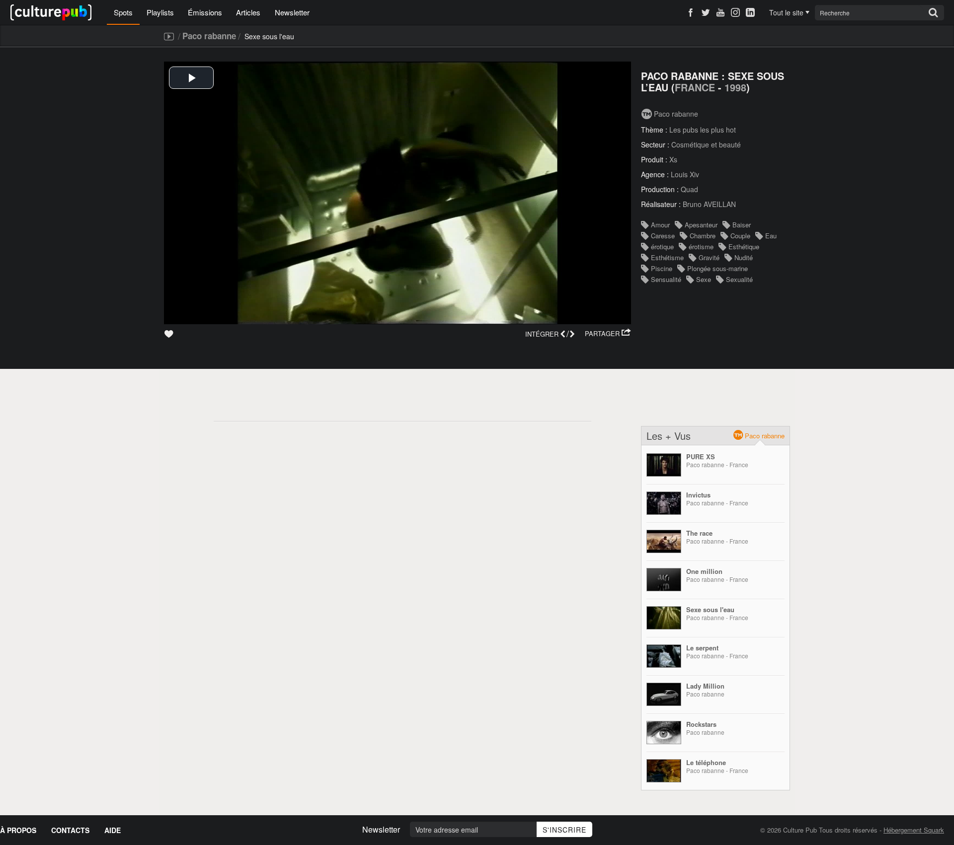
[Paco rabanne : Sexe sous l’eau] (663, 618)
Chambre (703, 235)
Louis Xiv (685, 174)
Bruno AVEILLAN (709, 204)
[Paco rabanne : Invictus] (663, 503)
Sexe (703, 279)
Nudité (743, 257)
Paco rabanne (209, 36)
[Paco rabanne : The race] (663, 541)
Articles (248, 12)
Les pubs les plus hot (702, 130)
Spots (123, 12)
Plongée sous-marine (717, 268)
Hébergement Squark (913, 830)
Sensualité (666, 279)
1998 (735, 87)
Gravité (709, 257)
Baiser (741, 224)
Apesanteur (701, 224)
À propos (18, 830)
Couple (740, 235)
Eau (771, 235)
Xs (673, 159)
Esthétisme (667, 257)
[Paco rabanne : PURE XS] (663, 465)
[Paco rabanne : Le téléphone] (663, 770)
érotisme (701, 246)
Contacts (70, 830)
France (695, 87)
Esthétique (743, 246)
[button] (608, 334)
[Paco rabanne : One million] (663, 579)
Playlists (160, 12)
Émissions (205, 12)
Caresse (663, 235)
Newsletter (292, 12)
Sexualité (739, 279)
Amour (660, 224)
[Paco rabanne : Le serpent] (663, 656)
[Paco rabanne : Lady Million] (663, 694)
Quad (689, 189)
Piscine (661, 268)
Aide (112, 830)
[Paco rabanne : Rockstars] (663, 732)
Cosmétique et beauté (706, 144)
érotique (662, 246)
